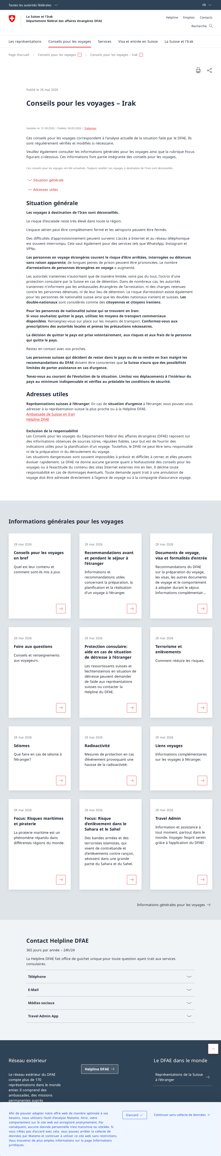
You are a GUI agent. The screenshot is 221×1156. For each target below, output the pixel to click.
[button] (25, 41)
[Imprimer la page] (198, 70)
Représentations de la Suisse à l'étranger (179, 1077)
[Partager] (209, 70)
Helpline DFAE (37, 419)
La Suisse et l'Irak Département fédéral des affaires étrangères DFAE (64, 18)
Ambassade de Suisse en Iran (50, 414)
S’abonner (90, 128)
